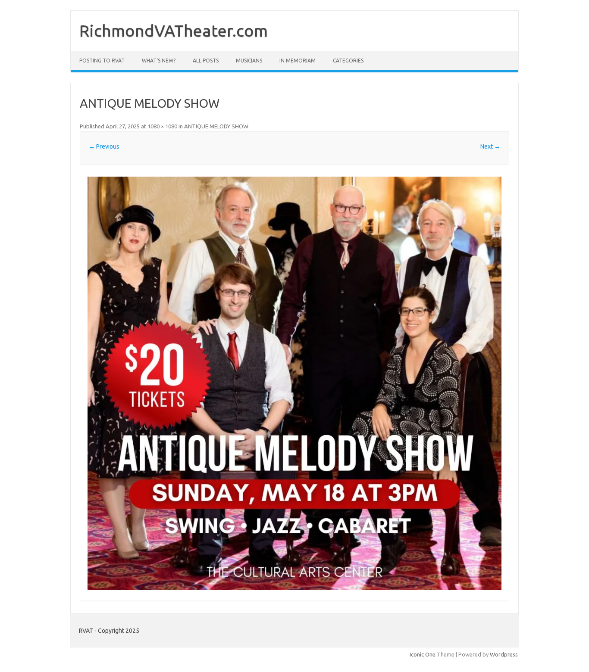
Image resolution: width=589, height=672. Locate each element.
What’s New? (158, 60)
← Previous (104, 146)
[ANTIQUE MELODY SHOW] (294, 383)
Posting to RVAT (102, 60)
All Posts (206, 60)
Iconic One (422, 654)
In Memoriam (297, 60)
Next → (490, 146)
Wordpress (504, 654)
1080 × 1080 (162, 126)
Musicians (249, 60)
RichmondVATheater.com (173, 31)
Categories (348, 60)
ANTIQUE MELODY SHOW (216, 126)
